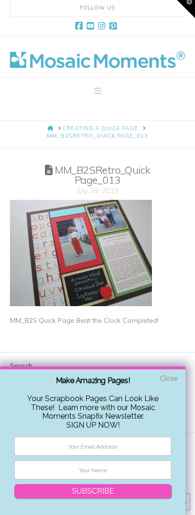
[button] (97, 91)
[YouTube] (92, 26)
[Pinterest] (114, 26)
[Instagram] (103, 26)
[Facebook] (80, 26)
